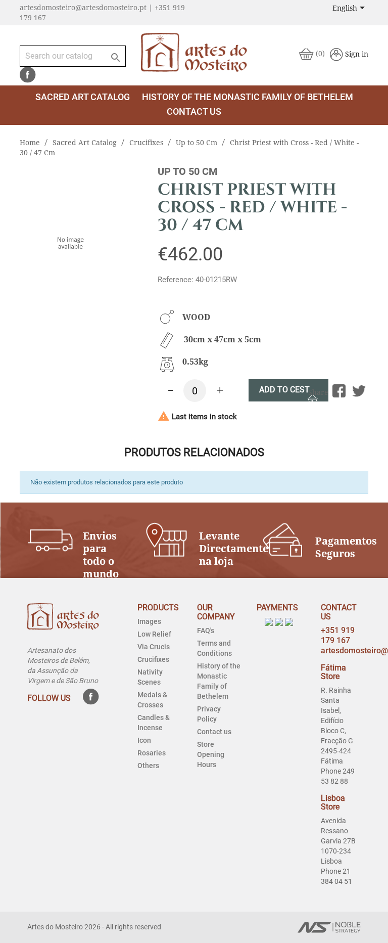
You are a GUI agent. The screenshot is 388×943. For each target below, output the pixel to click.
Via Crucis (153, 647)
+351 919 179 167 (338, 635)
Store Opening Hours (210, 754)
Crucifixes (153, 659)
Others (148, 765)
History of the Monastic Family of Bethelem (247, 97)
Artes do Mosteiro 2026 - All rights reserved (94, 927)
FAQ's (205, 630)
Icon (144, 740)
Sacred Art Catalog (82, 97)
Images (149, 621)
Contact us (214, 732)
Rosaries (151, 753)
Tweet (359, 391)
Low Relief (154, 634)
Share (339, 391)
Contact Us (194, 111)
